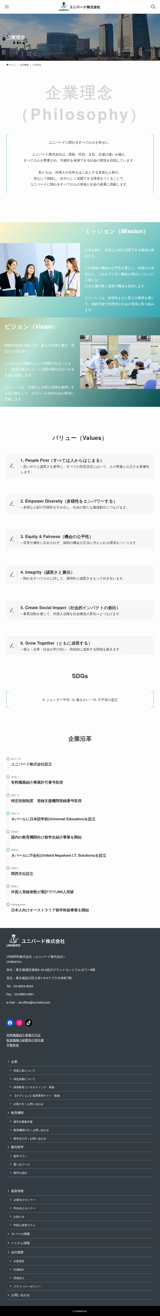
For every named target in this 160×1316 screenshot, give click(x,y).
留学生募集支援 (23, 1121)
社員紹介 (18, 1269)
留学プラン (20, 1156)
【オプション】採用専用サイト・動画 (36, 1095)
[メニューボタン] (7, 7)
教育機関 (17, 1112)
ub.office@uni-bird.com (34, 1002)
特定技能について (24, 1079)
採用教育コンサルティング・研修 (33, 1087)
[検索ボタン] (153, 7)
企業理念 (18, 1261)
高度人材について (24, 1070)
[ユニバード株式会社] (80, 7)
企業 (14, 1061)
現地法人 (18, 1278)
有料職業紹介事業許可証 (23, 1035)
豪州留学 (17, 1147)
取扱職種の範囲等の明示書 (25, 1040)
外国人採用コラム (24, 1225)
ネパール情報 (20, 1233)
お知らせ (18, 1216)
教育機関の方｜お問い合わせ (31, 1130)
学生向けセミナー (24, 1208)
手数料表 (12, 1045)
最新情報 (17, 1190)
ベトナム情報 (20, 1243)
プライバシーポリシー (27, 1286)
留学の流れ (20, 1172)
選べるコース (21, 1164)
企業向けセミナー (24, 1200)
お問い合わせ (20, 1295)
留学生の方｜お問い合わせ (29, 1138)
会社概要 (17, 1252)
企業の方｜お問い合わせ (28, 1104)
